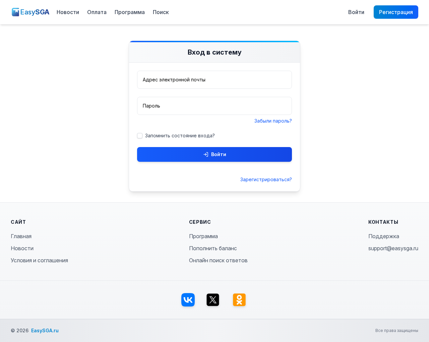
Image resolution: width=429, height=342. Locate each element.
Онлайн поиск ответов (218, 260)
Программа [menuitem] (130, 12)
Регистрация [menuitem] (396, 12)
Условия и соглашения (39, 260)
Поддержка (383, 236)
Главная (21, 236)
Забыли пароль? (273, 121)
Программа (203, 236)
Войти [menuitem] (356, 12)
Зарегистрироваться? (266, 179)
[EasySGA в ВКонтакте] (188, 299)
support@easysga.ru (393, 248)
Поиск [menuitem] (161, 12)
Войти (218, 154)
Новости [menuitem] (68, 12)
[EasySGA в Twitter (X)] (212, 299)
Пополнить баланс (213, 248)
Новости (22, 248)
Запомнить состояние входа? (180, 135)
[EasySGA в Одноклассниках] (239, 299)
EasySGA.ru (45, 330)
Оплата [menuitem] (97, 12)
